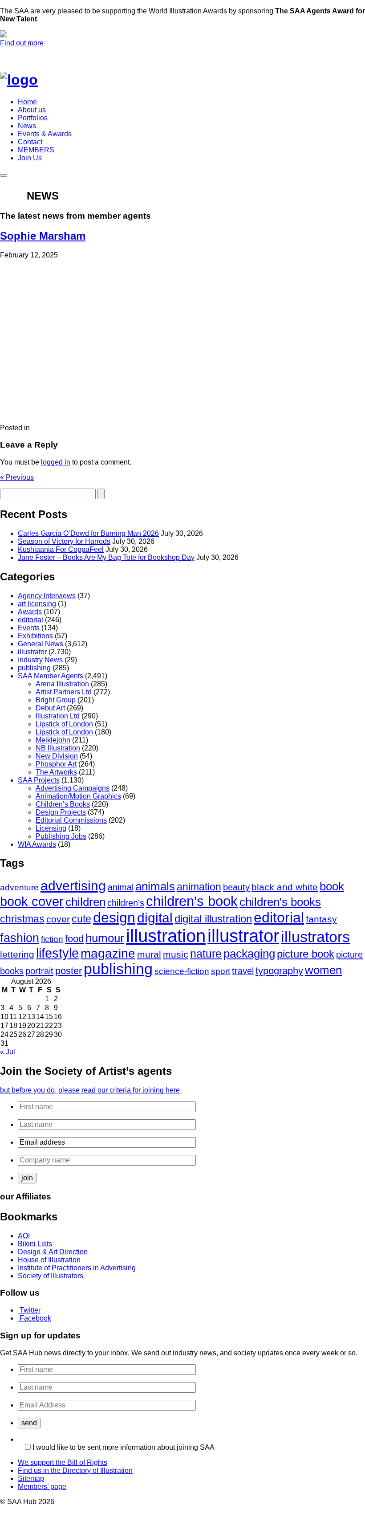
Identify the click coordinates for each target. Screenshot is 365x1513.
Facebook (35, 1318)
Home (27, 102)
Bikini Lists (35, 1244)
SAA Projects (39, 780)
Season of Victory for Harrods (64, 541)
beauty (236, 887)
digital (155, 917)
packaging (249, 953)
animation (199, 887)
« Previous (17, 477)
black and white (284, 887)
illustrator (32, 652)
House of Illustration (49, 1260)
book (332, 886)
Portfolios (33, 118)
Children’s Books (63, 804)
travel (243, 971)
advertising (73, 885)
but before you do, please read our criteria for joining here (90, 1090)
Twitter (30, 1310)
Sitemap (31, 1478)
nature (206, 954)
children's (125, 902)
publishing (34, 668)
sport (220, 971)
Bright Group (56, 700)
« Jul (7, 1052)
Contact (30, 142)
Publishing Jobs (61, 836)
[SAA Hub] (33, 80)
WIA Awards (37, 844)
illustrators (315, 936)
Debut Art (50, 708)
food (74, 938)
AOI (24, 1236)
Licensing (51, 828)
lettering (17, 954)
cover (58, 919)
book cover (32, 901)
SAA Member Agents (50, 676)
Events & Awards (45, 134)
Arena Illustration (62, 684)
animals (155, 886)
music (175, 954)
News (27, 126)
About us (32, 110)
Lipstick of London (64, 724)
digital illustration (213, 919)
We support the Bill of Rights (62, 1462)
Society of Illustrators (50, 1276)
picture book (305, 954)
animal (121, 887)
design (114, 917)
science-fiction (181, 971)
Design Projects (61, 812)
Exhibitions (35, 636)
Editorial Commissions (71, 820)
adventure (19, 887)
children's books (280, 902)
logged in (55, 462)
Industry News (40, 660)
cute (81, 919)
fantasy (321, 919)
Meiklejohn (53, 740)
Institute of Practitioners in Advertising (77, 1268)
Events (29, 628)
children (85, 902)
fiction (52, 939)
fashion (19, 938)
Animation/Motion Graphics (78, 796)
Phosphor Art (56, 764)
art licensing (37, 604)
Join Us (30, 158)
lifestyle (57, 953)
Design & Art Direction (53, 1252)
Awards (30, 612)
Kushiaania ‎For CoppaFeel (61, 549)
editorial (30, 620)
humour (104, 938)
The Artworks (56, 772)
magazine (108, 953)
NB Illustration (58, 748)
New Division (57, 756)
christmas (22, 919)
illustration (166, 936)
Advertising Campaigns (73, 788)
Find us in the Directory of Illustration (75, 1470)
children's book (192, 901)
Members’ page (42, 1486)
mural (149, 954)
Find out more (22, 43)
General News (40, 644)
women (323, 970)
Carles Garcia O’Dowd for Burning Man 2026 (88, 533)
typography (279, 970)
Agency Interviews (47, 595)
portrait (39, 971)
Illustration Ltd (58, 716)
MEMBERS (36, 150)
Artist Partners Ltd (64, 692)
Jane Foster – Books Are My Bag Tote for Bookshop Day (106, 557)
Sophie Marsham (42, 236)
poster (68, 970)
